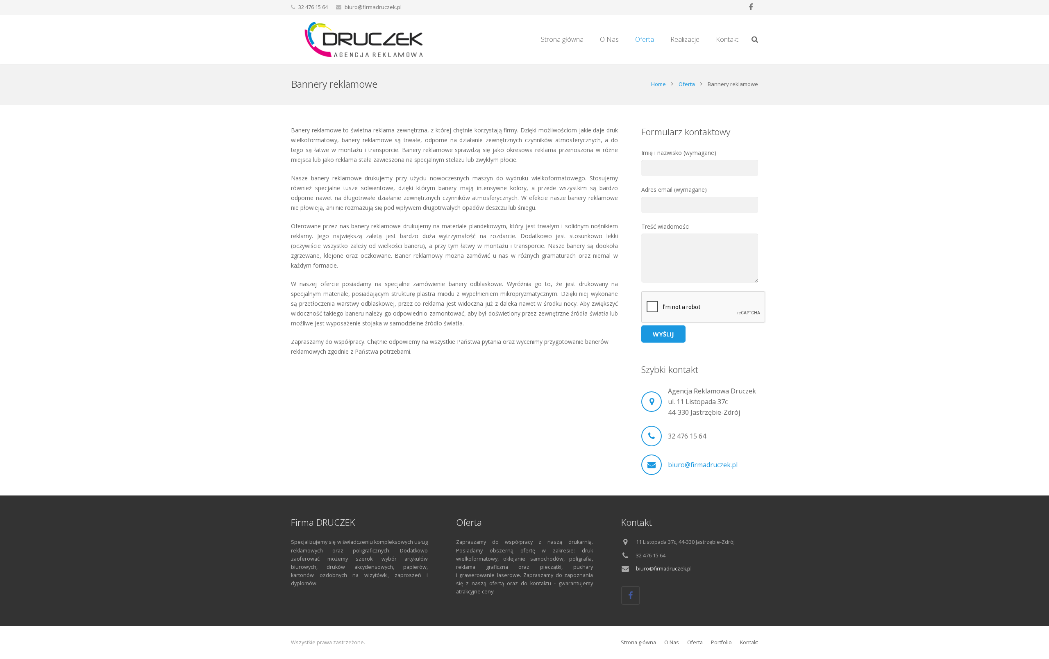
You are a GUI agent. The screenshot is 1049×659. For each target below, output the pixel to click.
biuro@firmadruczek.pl (373, 7)
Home (658, 84)
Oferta (687, 84)
